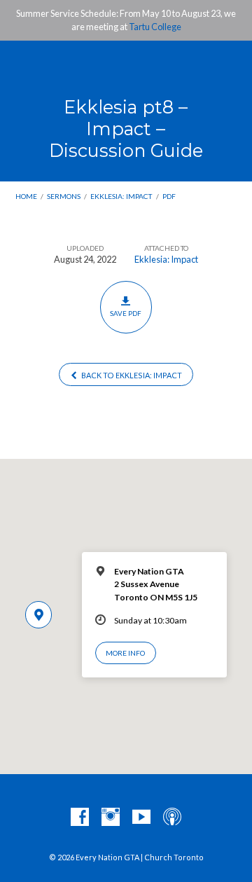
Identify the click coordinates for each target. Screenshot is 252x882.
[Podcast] (172, 817)
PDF (169, 196)
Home (26, 196)
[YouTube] (141, 817)
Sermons (63, 196)
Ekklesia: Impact (121, 196)
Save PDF (125, 313)
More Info (125, 653)
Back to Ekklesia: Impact (131, 375)
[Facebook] (80, 817)
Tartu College (155, 26)
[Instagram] (111, 817)
